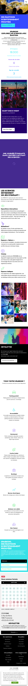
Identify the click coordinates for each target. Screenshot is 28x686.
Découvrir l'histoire (6, 569)
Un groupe (21, 643)
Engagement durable (21, 663)
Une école (21, 641)
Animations (7, 641)
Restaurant (14, 437)
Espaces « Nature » (14, 243)
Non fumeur (14, 529)
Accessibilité (14, 417)
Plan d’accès (8, 659)
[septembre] (24, 582)
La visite (8, 655)
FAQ (8, 662)
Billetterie (4, 561)
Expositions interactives (14, 213)
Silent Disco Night (7, 129)
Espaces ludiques (13, 274)
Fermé (3, 576)
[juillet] (3, 582)
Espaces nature (7, 643)
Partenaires (21, 656)
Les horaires (8, 657)
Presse (21, 658)
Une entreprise (21, 646)
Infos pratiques (6, 565)
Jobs (21, 661)
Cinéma (13, 258)
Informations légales (14, 669)
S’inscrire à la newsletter (8, 360)
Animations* (13, 229)
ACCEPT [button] (15, 682)
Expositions (7, 639)
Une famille (21, 639)
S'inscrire (13, 632)
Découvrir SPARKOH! (7, 25)
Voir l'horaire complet (8, 609)
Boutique (14, 476)
